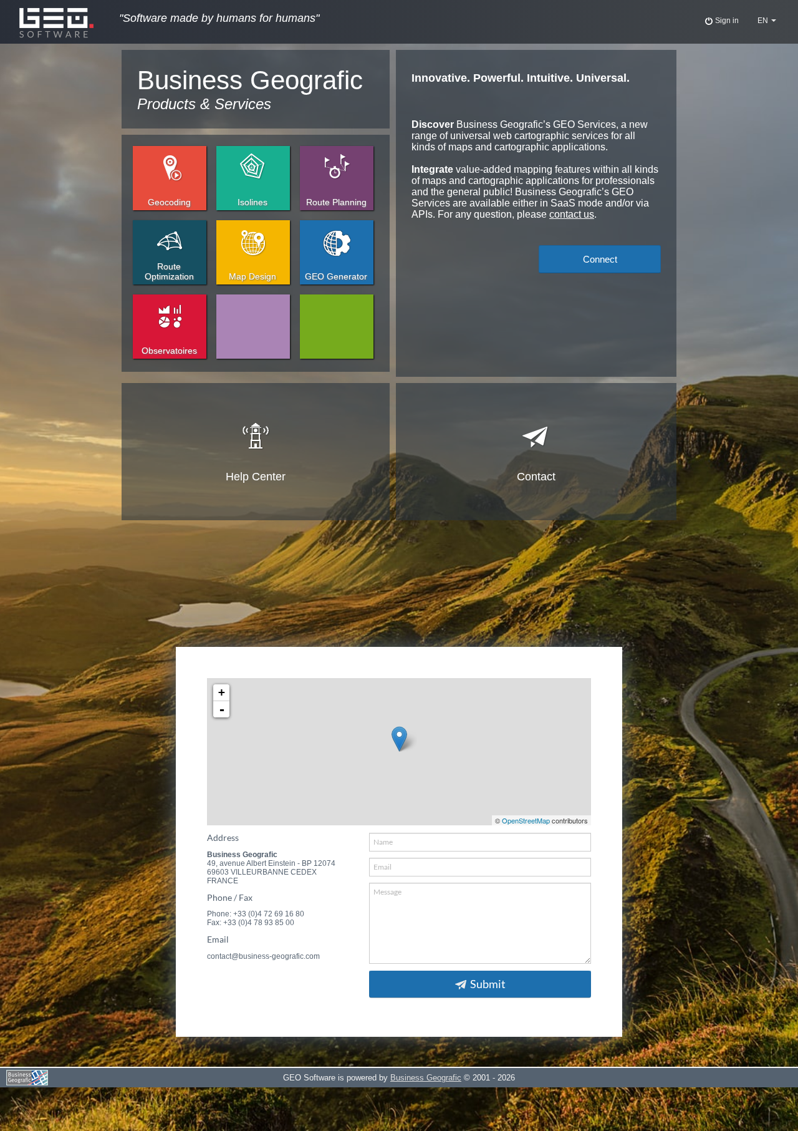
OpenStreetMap (526, 820)
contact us (571, 214)
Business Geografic (425, 1077)
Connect (600, 259)
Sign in (726, 20)
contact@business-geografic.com (263, 956)
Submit (488, 984)
